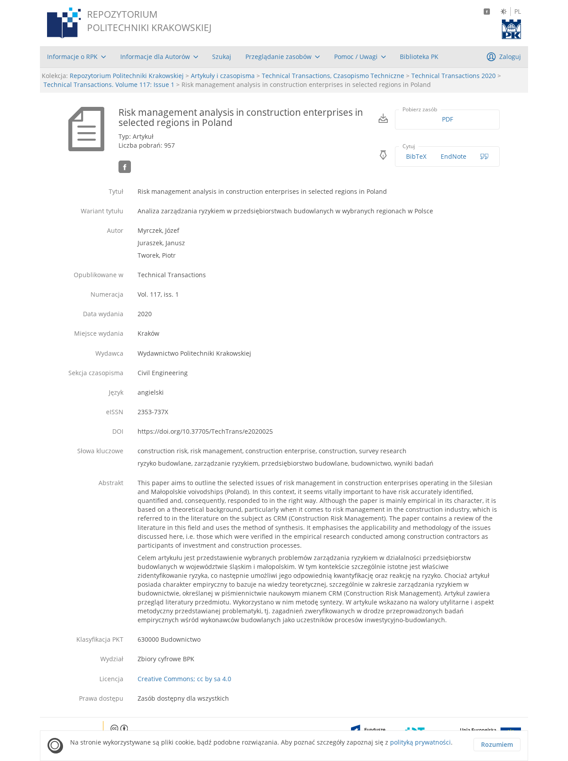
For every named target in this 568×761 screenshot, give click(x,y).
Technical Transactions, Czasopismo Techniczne (333, 75)
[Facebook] (487, 12)
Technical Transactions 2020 (453, 75)
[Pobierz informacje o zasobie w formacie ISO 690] (484, 156)
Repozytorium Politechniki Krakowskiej (127, 75)
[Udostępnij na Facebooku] (124, 167)
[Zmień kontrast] (504, 12)
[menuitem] (76, 56)
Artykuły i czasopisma (223, 75)
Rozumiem (497, 744)
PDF (447, 119)
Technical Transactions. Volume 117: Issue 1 (108, 84)
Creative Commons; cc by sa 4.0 (184, 679)
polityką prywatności (420, 742)
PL (517, 12)
